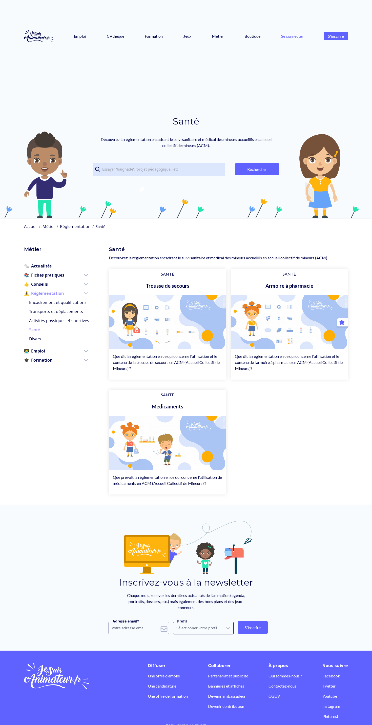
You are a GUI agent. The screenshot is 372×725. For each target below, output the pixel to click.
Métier (218, 36)
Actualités (38, 266)
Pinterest (330, 716)
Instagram (331, 706)
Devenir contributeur (226, 706)
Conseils (36, 284)
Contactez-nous (282, 685)
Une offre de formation (168, 696)
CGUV (274, 696)
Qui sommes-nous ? (285, 675)
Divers (35, 339)
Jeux (187, 36)
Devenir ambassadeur (227, 696)
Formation (154, 36)
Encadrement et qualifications (58, 302)
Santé (34, 330)
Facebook (331, 675)
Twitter (329, 685)
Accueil (30, 226)
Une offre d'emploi (164, 675)
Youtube (329, 696)
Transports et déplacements (56, 311)
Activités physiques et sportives (59, 320)
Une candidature (162, 685)
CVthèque (115, 36)
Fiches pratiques (44, 275)
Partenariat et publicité (228, 675)
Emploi (80, 36)
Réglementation (75, 226)
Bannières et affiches (226, 685)
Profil (182, 621)
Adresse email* (126, 621)
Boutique (252, 36)
